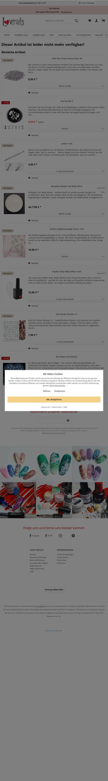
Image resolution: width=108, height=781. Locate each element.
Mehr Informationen (57, 385)
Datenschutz (57, 407)
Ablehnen (46, 391)
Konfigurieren (59, 391)
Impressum (45, 407)
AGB (65, 407)
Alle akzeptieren (54, 399)
